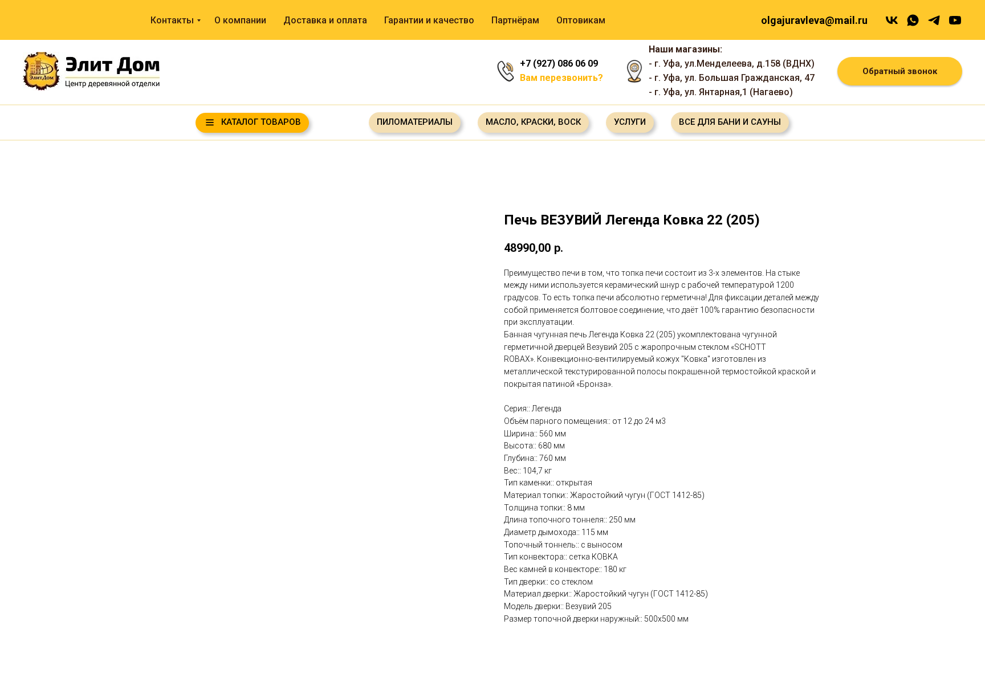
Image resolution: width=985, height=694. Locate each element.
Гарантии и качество (429, 20)
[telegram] (934, 20)
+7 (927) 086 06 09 (559, 63)
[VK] (892, 20)
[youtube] (955, 20)
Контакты (172, 20)
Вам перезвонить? (561, 77)
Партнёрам (515, 20)
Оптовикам (580, 20)
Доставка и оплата (325, 20)
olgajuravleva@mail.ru (814, 20)
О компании (240, 20)
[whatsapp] (913, 20)
